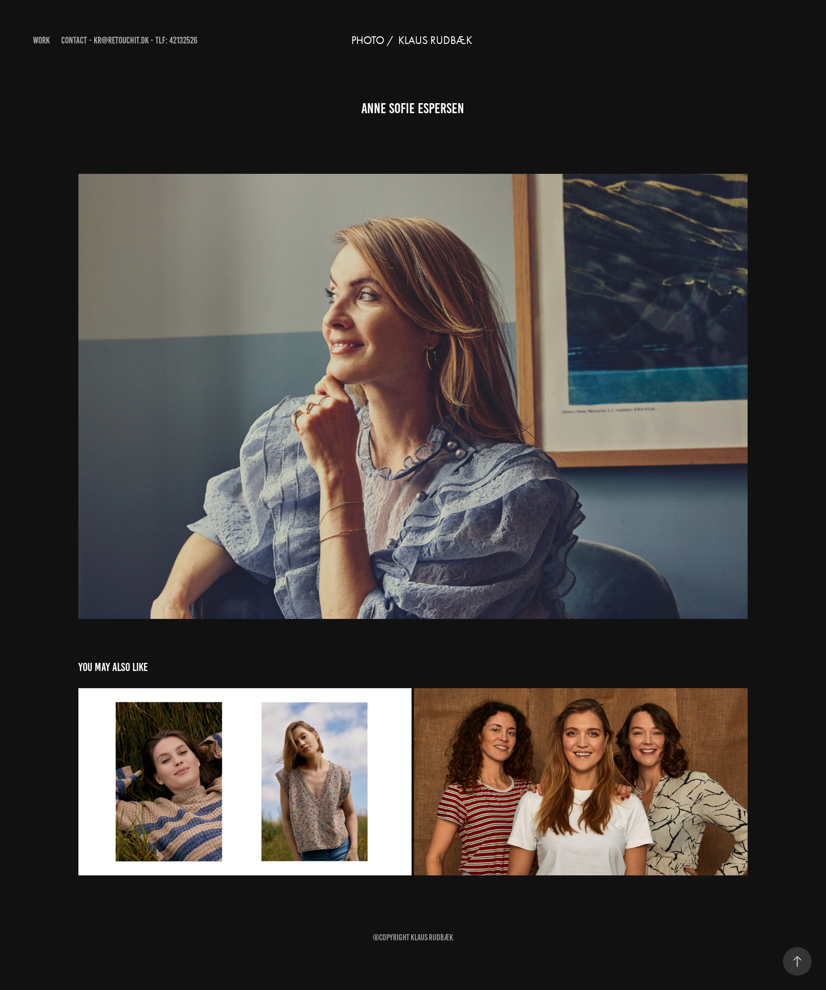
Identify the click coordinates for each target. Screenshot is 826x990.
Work (41, 40)
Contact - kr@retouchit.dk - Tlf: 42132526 (129, 40)
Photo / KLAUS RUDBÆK (413, 40)
